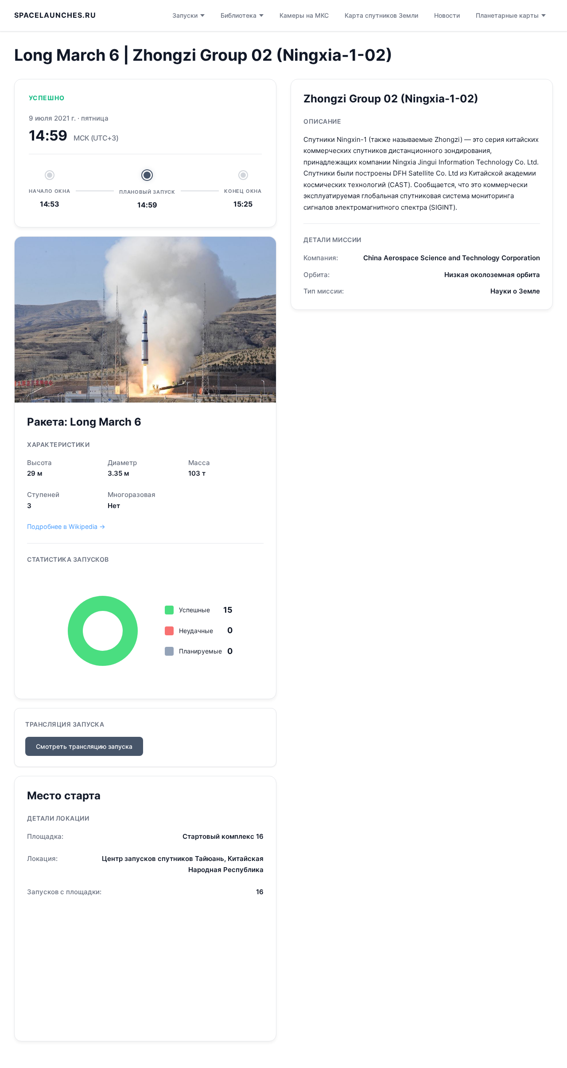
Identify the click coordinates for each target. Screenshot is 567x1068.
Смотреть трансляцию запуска (84, 746)
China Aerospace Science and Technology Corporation (451, 258)
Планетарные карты (507, 15)
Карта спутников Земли (381, 15)
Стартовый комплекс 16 (223, 836)
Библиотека (238, 15)
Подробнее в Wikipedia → (66, 526)
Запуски (185, 15)
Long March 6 (105, 421)
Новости (447, 15)
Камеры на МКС (304, 15)
